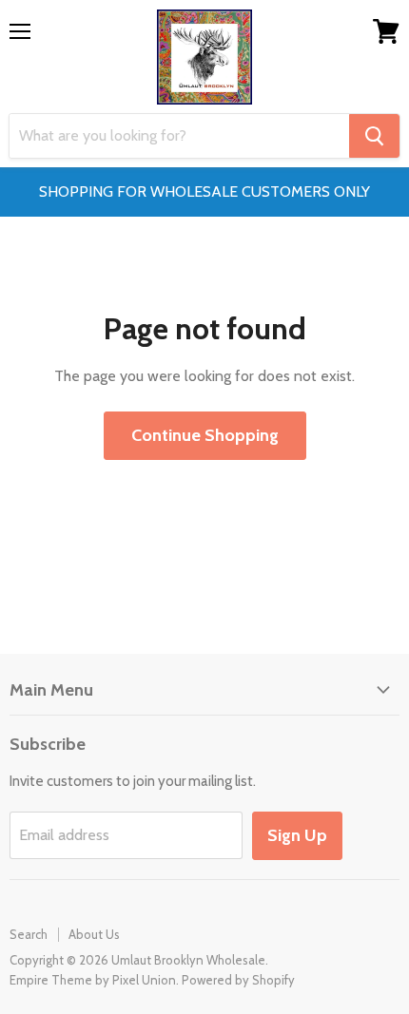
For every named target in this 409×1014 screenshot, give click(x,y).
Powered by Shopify (238, 979)
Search (29, 934)
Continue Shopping (205, 435)
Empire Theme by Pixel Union (93, 979)
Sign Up (297, 835)
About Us (94, 934)
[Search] (374, 136)
